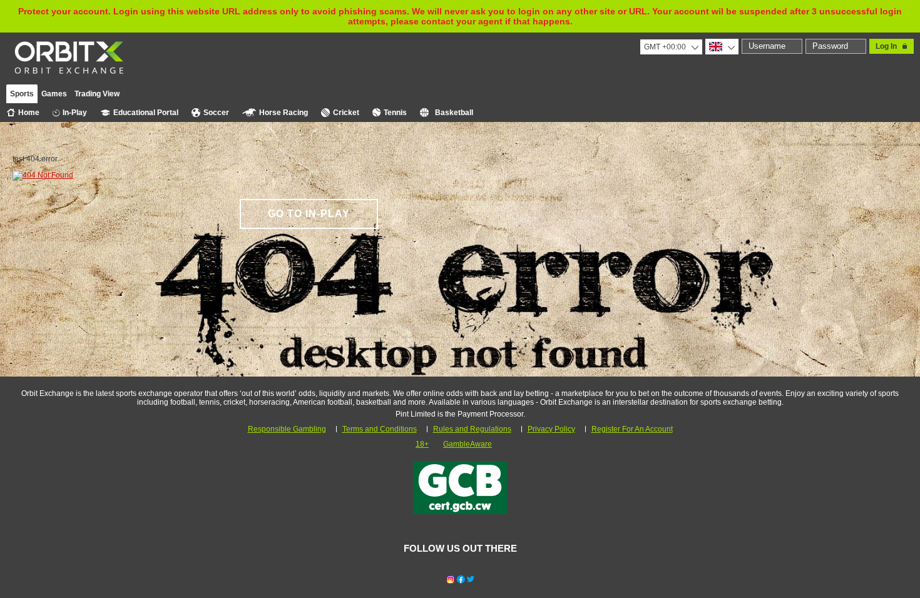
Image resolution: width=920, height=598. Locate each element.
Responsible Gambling (287, 429)
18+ (422, 444)
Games (54, 93)
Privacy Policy (551, 429)
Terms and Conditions (379, 429)
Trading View (97, 93)
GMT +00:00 (665, 47)
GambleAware (467, 444)
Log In (886, 46)
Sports (22, 93)
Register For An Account (632, 429)
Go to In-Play (309, 213)
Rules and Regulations (472, 429)
